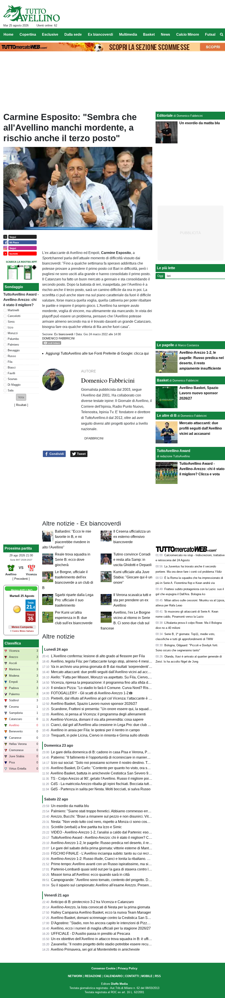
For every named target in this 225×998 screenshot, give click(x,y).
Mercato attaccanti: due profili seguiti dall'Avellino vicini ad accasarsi (104, 672)
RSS (158, 976)
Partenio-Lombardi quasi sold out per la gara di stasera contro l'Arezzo (105, 869)
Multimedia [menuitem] (128, 34)
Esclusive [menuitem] (50, 34)
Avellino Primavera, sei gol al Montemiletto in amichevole (95, 949)
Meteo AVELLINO (21, 590)
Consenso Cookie (103, 968)
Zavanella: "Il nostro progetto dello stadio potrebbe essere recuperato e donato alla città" (119, 944)
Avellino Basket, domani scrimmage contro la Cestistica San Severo (103, 918)
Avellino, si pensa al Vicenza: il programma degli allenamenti (98, 714)
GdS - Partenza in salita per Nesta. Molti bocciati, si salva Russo (101, 789)
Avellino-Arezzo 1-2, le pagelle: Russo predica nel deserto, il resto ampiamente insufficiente (122, 843)
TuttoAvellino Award (173, 451)
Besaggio (14, 350)
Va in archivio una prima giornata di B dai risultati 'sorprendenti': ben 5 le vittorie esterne (119, 666)
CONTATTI (132, 976)
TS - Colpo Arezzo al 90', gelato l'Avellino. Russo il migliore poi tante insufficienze (114, 778)
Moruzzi (13, 333)
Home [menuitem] (8, 34)
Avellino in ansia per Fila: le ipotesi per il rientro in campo (95, 730)
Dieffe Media (119, 983)
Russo (12, 356)
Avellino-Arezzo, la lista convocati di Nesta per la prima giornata (100, 907)
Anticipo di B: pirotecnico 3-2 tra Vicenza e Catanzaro (92, 902)
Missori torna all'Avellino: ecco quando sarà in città (90, 874)
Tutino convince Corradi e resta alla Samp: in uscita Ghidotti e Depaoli (132, 559)
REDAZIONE (93, 976)
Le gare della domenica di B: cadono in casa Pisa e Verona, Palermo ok (107, 752)
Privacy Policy (127, 968)
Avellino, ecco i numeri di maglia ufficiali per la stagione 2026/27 (101, 928)
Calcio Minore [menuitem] (187, 34)
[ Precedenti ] (21, 578)
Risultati (21, 405)
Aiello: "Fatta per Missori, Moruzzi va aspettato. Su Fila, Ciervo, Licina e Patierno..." (115, 677)
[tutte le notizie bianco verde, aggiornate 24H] (31, 13)
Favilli (11, 373)
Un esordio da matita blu (70, 806)
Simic (11, 321)
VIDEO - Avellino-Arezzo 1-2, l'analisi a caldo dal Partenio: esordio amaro (108, 832)
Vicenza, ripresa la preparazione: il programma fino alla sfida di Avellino (106, 682)
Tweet (81, 453)
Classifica (13, 643)
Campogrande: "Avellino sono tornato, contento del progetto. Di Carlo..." (107, 880)
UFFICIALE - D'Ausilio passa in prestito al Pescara (90, 933)
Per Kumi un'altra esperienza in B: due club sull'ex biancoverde (74, 618)
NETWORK (75, 976)
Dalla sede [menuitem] (73, 34)
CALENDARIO (113, 976)
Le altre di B (167, 415)
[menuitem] (221, 34)
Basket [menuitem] (149, 34)
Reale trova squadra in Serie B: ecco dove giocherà (72, 559)
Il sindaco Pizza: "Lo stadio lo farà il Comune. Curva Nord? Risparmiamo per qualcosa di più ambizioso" (132, 688)
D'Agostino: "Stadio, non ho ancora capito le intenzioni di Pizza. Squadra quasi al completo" (122, 923)
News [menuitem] (165, 34)
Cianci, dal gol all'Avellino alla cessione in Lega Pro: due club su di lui (105, 725)
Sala (10, 390)
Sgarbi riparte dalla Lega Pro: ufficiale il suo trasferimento (74, 600)
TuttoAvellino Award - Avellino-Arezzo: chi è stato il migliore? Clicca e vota (108, 837)
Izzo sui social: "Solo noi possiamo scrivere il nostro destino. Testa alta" (106, 763)
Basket (163, 380)
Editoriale (165, 115)
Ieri (169, 276)
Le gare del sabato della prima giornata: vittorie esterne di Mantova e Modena (111, 848)
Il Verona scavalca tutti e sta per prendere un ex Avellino (132, 600)
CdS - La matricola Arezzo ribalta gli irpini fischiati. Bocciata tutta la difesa (108, 784)
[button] (21, 397)
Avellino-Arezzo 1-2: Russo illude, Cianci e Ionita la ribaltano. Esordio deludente (113, 859)
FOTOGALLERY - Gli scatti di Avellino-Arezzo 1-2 (90, 693)
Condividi (56, 453)
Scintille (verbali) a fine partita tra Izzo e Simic (86, 827)
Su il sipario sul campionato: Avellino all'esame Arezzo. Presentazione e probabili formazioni (123, 885)
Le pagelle (165, 345)
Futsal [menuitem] (210, 34)
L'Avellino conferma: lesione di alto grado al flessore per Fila (98, 656)
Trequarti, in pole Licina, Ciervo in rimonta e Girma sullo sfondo (100, 735)
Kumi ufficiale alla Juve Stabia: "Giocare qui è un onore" (132, 577)
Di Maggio (14, 384)
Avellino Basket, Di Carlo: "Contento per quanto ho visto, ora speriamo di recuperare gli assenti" (125, 768)
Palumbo (13, 339)
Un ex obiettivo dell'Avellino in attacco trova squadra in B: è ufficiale (103, 939)
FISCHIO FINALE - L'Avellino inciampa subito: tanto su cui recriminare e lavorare (114, 853)
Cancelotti (14, 316)
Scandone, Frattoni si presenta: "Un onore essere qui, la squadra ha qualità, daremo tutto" (120, 709)
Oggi (160, 276)
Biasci (12, 367)
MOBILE (146, 976)
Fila (10, 361)
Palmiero (13, 344)
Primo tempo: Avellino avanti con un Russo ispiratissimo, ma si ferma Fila (108, 864)
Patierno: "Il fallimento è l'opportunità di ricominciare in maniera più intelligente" (112, 757)
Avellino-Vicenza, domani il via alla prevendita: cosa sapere (97, 719)
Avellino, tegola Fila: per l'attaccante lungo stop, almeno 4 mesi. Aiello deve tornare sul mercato (125, 661)
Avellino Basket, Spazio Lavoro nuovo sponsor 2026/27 (94, 703)
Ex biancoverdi (63, 334)
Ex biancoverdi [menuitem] (100, 34)
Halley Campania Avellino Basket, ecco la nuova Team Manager (101, 912)
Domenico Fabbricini (58, 338)
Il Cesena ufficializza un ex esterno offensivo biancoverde (132, 537)
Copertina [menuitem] (28, 34)
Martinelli (13, 310)
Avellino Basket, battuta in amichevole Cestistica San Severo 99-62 (103, 773)
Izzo (10, 327)
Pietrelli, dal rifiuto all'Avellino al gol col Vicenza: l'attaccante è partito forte (108, 698)
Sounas (12, 379)
